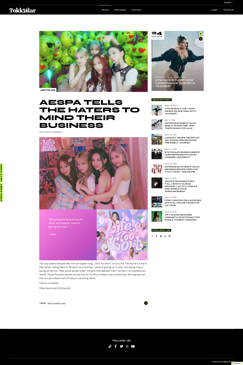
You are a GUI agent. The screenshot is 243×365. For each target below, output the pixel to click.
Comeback (57, 303)
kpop (63, 303)
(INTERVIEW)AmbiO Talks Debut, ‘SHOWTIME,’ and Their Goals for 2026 (180, 125)
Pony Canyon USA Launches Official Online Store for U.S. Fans (183, 202)
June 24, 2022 (44, 132)
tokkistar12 (58, 132)
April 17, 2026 (170, 120)
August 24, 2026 (171, 105)
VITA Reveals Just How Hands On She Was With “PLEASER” (175, 83)
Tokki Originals (166, 77)
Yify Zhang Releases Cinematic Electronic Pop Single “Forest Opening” (182, 217)
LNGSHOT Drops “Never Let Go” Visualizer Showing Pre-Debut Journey (182, 140)
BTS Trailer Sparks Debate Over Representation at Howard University (182, 154)
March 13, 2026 (171, 178)
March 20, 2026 (171, 163)
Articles (47, 90)
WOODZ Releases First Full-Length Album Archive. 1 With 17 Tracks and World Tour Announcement (181, 186)
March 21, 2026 (171, 149)
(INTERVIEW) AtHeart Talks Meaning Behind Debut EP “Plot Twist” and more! (182, 169)
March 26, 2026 (171, 134)
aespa (49, 303)
